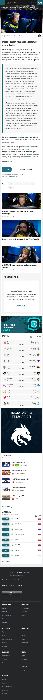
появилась (19, 137)
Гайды (23, 615)
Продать (4, 611)
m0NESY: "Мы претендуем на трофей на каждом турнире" (19, 266)
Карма (4, 586)
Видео (23, 635)
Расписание (25, 642)
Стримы (21, 7)
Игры (23, 619)
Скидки (4, 622)
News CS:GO (5, 580)
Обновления (25, 608)
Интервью (18, 184)
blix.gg (12, 161)
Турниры (30, 7)
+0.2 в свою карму (14, 176)
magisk (32, 184)
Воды (23, 639)
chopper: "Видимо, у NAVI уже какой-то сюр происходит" (17, 212)
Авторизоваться (21, 306)
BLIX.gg (11, 188)
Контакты (19, 586)
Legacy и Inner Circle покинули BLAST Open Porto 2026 (21, 239)
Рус (40, 515)
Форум (23, 632)
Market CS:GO (17, 580)
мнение (26, 184)
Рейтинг (11, 586)
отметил (29, 154)
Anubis (10, 184)
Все (31, 336)
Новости (13, 7)
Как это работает (7, 615)
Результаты (37, 336)
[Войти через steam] (40, 2)
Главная (4, 7)
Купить (4, 608)
